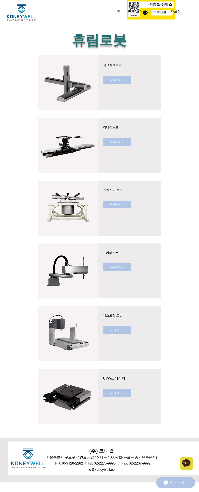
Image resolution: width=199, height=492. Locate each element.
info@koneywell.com (102, 469)
